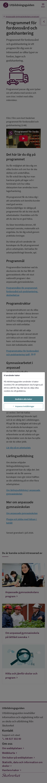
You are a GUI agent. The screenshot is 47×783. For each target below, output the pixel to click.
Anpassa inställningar (24, 406)
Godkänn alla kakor (23, 399)
